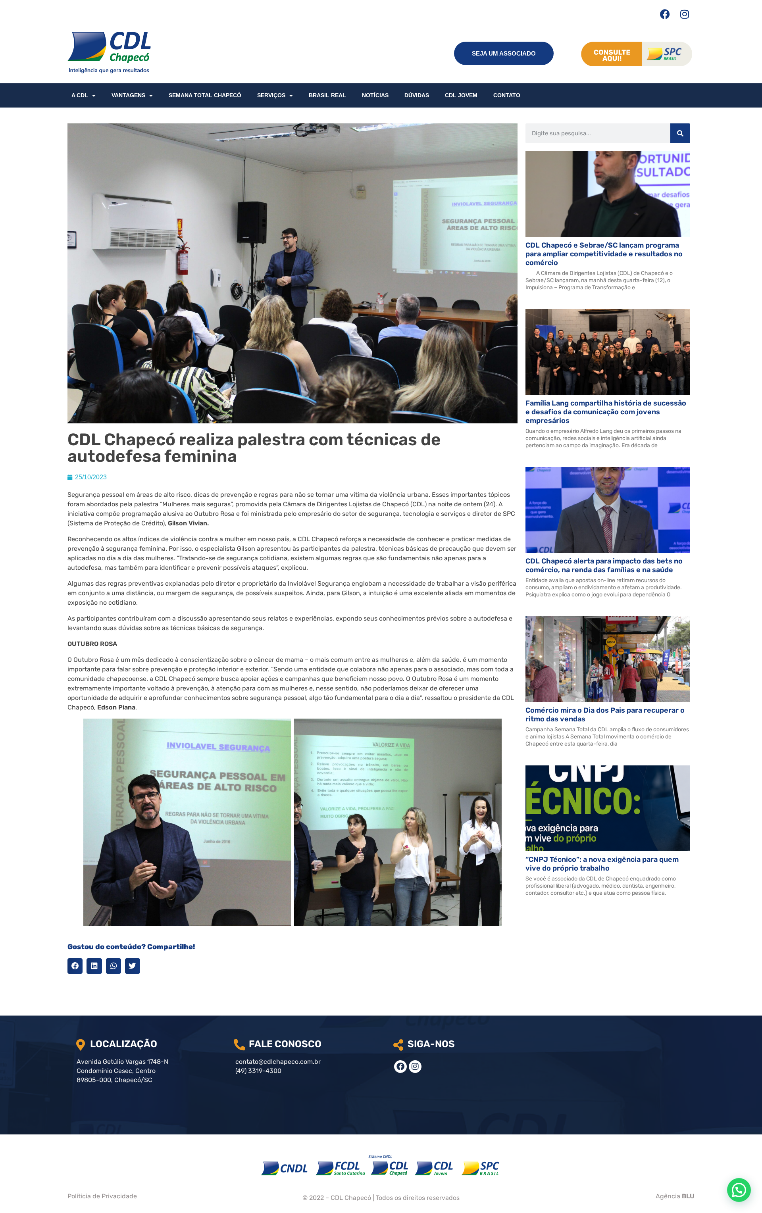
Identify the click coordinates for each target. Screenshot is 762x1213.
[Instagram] (685, 14)
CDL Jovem (461, 95)
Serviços (271, 95)
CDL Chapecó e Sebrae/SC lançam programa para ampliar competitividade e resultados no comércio (604, 254)
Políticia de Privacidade (102, 1196)
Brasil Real (327, 95)
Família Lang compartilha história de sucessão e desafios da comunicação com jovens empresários (605, 412)
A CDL (79, 95)
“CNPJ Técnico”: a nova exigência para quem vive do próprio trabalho (602, 864)
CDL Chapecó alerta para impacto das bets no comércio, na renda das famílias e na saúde (604, 565)
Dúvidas (416, 95)
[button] (75, 965)
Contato (506, 95)
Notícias (375, 95)
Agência (675, 1196)
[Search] (680, 133)
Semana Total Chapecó (205, 95)
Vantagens (128, 95)
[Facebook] (665, 14)
